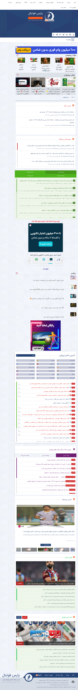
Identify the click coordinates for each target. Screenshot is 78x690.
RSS (26, 2)
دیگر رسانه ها (60, 2)
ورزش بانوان (31, 374)
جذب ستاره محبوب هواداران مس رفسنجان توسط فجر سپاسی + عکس (59, 600)
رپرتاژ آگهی (18, 2)
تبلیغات (41, 2)
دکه (33, 378)
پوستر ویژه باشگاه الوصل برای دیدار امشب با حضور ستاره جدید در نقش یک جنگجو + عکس (54, 607)
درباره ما (10, 2)
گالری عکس (72, 378)
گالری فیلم (52, 378)
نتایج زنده (45, 269)
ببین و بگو (67, 106)
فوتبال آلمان (71, 371)
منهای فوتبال (51, 371)
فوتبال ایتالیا (31, 367)
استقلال (72, 364)
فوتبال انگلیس (51, 367)
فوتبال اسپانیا (71, 367)
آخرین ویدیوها (67, 499)
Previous (19, 515)
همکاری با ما (73, 7)
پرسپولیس (52, 364)
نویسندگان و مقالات (64, 139)
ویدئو (68, 2)
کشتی (53, 374)
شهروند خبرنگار (50, 2)
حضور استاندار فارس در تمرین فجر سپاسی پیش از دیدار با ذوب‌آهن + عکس (58, 596)
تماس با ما (63, 7)
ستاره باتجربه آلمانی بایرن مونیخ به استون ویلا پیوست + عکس (61, 603)
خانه (75, 2)
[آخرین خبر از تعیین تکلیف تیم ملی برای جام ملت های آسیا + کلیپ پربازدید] (46, 516)
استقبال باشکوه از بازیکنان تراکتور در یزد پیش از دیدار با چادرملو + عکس (59, 589)
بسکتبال (32, 371)
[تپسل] (17, 47)
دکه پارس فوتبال (67, 617)
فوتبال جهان (31, 364)
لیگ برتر (32, 360)
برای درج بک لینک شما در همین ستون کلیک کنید (46, 221)
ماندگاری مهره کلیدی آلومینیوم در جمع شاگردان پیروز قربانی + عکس (60, 593)
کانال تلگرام (39, 675)
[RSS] (74, 105)
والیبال (73, 374)
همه (33, 355)
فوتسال (52, 360)
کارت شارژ (32, 2)
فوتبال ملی (72, 360)
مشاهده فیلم (47, 545)
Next (73, 515)
